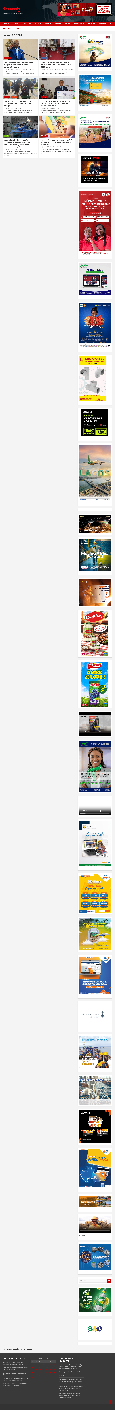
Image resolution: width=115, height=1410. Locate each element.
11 (43, 1367)
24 (40, 1373)
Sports (58, 24)
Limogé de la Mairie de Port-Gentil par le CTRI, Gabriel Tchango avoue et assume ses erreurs (57, 103)
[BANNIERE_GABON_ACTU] (95, 580)
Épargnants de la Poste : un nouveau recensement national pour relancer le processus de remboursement (71, 1381)
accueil (7, 24)
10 (40, 1367)
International (79, 24)
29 (32, 1375)
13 (50, 1367)
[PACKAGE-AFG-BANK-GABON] (95, 742)
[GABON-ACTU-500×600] (95, 875)
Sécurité (7, 97)
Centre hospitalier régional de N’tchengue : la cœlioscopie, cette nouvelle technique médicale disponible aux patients (18, 143)
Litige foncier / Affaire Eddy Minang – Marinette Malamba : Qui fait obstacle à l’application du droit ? (70, 1366)
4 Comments (69, 69)
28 (54, 1373)
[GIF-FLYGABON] (95, 919)
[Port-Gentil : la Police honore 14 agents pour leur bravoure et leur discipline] (20, 88)
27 (50, 1373)
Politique (16, 24)
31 (40, 1375)
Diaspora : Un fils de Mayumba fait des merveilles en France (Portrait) (71, 1374)
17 (40, 1370)
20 (50, 1370)
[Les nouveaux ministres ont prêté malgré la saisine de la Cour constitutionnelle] (20, 49)
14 (54, 1367)
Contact (102, 24)
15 (32, 1370)
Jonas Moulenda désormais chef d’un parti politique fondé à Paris (69, 1395)
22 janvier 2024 (8, 69)
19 (47, 1370)
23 (36, 1373)
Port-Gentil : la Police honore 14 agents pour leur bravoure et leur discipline (18, 103)
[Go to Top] (110, 1402)
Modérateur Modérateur (20, 69)
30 (36, 1375)
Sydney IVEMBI (18, 108)
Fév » (36, 1378)
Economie (27, 24)
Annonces (91, 24)
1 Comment (32, 69)
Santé (67, 24)
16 (36, 1370)
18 (43, 1370)
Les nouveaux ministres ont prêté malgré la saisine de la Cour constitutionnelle (18, 64)
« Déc (32, 1378)
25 (43, 1373)
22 (32, 1373)
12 (47, 1367)
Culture (38, 24)
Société (48, 24)
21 (54, 1370)
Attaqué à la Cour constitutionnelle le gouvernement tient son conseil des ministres (57, 142)
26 (47, 1373)
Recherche (109, 1281)
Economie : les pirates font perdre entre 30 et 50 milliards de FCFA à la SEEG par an (56, 64)
